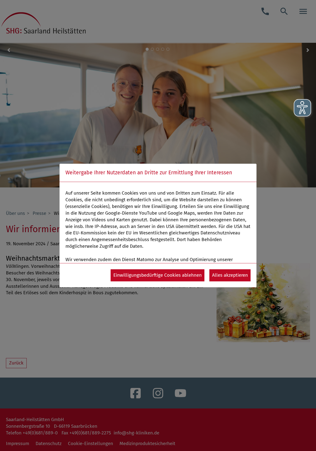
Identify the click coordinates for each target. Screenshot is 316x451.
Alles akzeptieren (230, 275)
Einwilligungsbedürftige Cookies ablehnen (157, 275)
